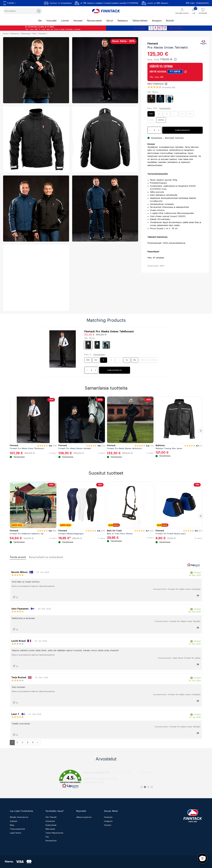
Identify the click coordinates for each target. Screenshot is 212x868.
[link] (106, 779)
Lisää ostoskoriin (182, 130)
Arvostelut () (168, 87)
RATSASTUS (15, 34)
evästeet (13, 821)
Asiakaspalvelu (202, 3)
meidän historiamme (19, 817)
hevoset (77, 21)
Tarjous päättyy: (140, 28)
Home (6, 34)
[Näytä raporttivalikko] (198, 596)
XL (182, 114)
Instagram (108, 821)
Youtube (107, 825)
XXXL (151, 120)
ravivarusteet (94, 21)
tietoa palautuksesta (54, 833)
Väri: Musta (152, 92)
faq (47, 837)
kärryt (109, 21)
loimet (65, 21)
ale (40, 21)
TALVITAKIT (42, 34)
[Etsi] (38, 11)
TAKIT (34, 34)
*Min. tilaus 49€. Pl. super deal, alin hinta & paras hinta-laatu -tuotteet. (53, 28)
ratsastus (123, 21)
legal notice (15, 833)
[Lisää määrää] (150, 130)
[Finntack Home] (106, 11)
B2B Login (190, 3)
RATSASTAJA (25, 34)
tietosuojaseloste (17, 829)
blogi (12, 825)
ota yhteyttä (50, 817)
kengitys (156, 21)
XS (159, 114)
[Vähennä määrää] (158, 130)
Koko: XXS (152, 108)
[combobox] (22, 11)
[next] (201, 431)
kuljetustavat (50, 825)
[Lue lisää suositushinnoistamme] (175, 59)
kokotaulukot (50, 841)
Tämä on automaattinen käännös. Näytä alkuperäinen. (33, 586)
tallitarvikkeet (139, 21)
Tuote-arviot (18, 557)
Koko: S (87, 355)
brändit (170, 21)
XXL (190, 114)
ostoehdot (50, 821)
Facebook (108, 817)
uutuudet (51, 21)
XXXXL (161, 120)
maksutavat (50, 829)
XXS (151, 114)
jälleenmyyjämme (84, 817)
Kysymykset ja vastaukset (46, 557)
